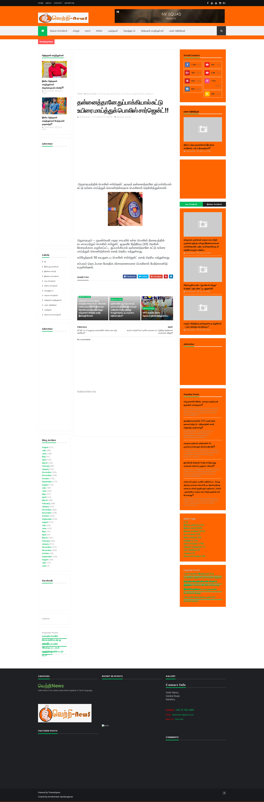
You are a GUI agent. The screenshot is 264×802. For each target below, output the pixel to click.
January (45, 469)
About (49, 3)
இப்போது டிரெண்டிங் (51, 267)
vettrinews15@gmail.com (183, 715)
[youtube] (212, 3)
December (46, 472)
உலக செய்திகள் (49, 281)
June (44, 454)
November (47, 475)
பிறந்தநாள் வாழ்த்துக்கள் (152, 31)
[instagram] (220, 3)
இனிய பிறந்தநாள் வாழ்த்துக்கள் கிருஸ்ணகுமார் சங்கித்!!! (53, 84)
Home (40, 3)
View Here (179, 719)
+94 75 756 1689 (185, 710)
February (46, 466)
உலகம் (88, 31)
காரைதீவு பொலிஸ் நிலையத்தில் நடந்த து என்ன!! (51, 640)
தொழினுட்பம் (130, 31)
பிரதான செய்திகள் (58, 31)
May (44, 457)
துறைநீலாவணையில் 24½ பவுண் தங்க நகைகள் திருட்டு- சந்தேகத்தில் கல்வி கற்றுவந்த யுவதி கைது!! (199, 424)
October (45, 479)
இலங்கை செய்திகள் (51, 276)
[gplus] (224, 3)
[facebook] (207, 3)
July (44, 450)
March (45, 463)
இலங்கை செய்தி (50, 271)
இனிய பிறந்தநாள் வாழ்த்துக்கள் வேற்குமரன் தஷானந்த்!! (53, 121)
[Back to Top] (224, 793)
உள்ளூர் (76, 31)
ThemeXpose (54, 792)
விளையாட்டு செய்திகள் (52, 315)
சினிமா (99, 31)
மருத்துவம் (113, 31)
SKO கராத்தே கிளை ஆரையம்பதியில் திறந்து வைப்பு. (156, 314)
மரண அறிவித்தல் (177, 31)
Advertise (69, 3)
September (47, 482)
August (45, 447)
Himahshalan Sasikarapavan (60, 797)
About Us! (47, 652)
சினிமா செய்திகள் (50, 286)
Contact (58, 3)
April (44, 460)
